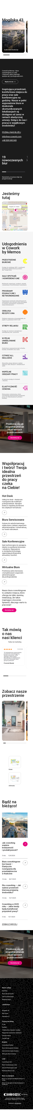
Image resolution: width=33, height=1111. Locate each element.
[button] (16, 210)
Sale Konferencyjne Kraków (10, 1051)
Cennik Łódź (5, 1038)
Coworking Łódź (7, 1062)
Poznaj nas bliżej (11, 132)
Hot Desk (4, 991)
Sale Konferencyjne (8, 996)
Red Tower (5, 1013)
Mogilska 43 (5, 1007)
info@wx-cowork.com (11, 136)
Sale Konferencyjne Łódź (9, 1068)
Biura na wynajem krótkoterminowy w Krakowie (13, 1083)
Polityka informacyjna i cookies (11, 1030)
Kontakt (4, 1027)
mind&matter (17, 1103)
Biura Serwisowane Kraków (10, 1048)
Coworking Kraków (7, 1045)
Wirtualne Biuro (6, 999)
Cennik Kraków (6, 1035)
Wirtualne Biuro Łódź (8, 1070)
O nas (3, 1024)
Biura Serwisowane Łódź (9, 1065)
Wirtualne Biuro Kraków (9, 1054)
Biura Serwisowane (8, 993)
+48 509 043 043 (9, 140)
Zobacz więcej (9, 924)
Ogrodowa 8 (5, 1016)
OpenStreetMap (20, 230)
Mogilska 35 (5, 1010)
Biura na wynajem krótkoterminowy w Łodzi (13, 1079)
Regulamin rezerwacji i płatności (11, 1033)
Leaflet (14, 230)
